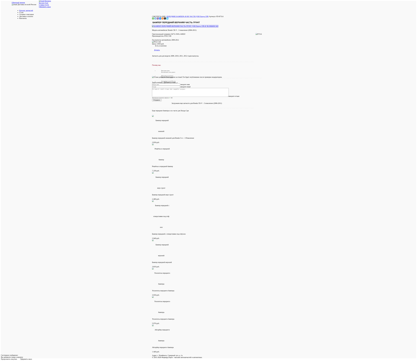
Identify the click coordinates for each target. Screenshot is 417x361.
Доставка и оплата (26, 16)
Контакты (23, 18)
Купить (157, 50)
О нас (21, 12)
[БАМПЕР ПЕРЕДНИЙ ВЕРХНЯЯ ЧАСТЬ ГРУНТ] (185, 26)
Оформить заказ (26, 359)
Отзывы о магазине (26, 14)
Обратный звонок (18, 2)
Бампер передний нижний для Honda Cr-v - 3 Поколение (173, 138)
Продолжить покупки (9, 359)
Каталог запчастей (26, 10)
